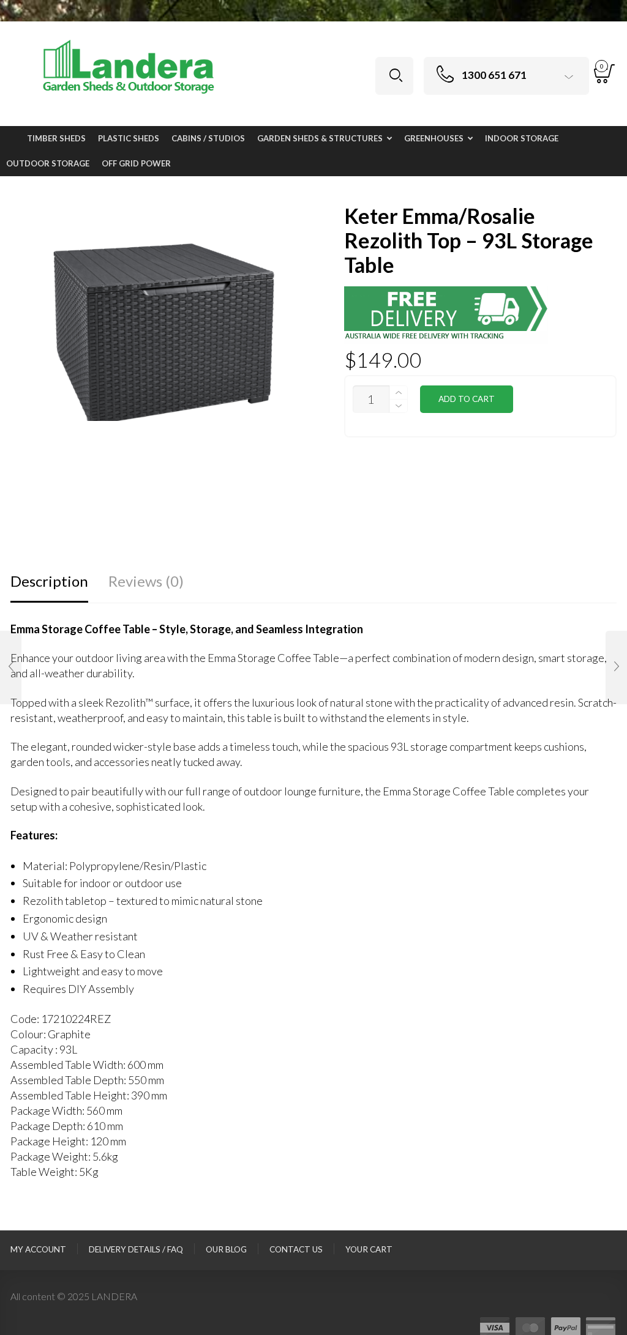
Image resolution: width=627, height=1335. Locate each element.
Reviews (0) (146, 581)
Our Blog (226, 1249)
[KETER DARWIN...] (10, 667)
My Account (38, 1249)
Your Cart (368, 1249)
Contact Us (296, 1249)
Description (49, 581)
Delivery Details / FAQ (136, 1249)
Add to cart (466, 399)
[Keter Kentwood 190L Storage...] (616, 667)
